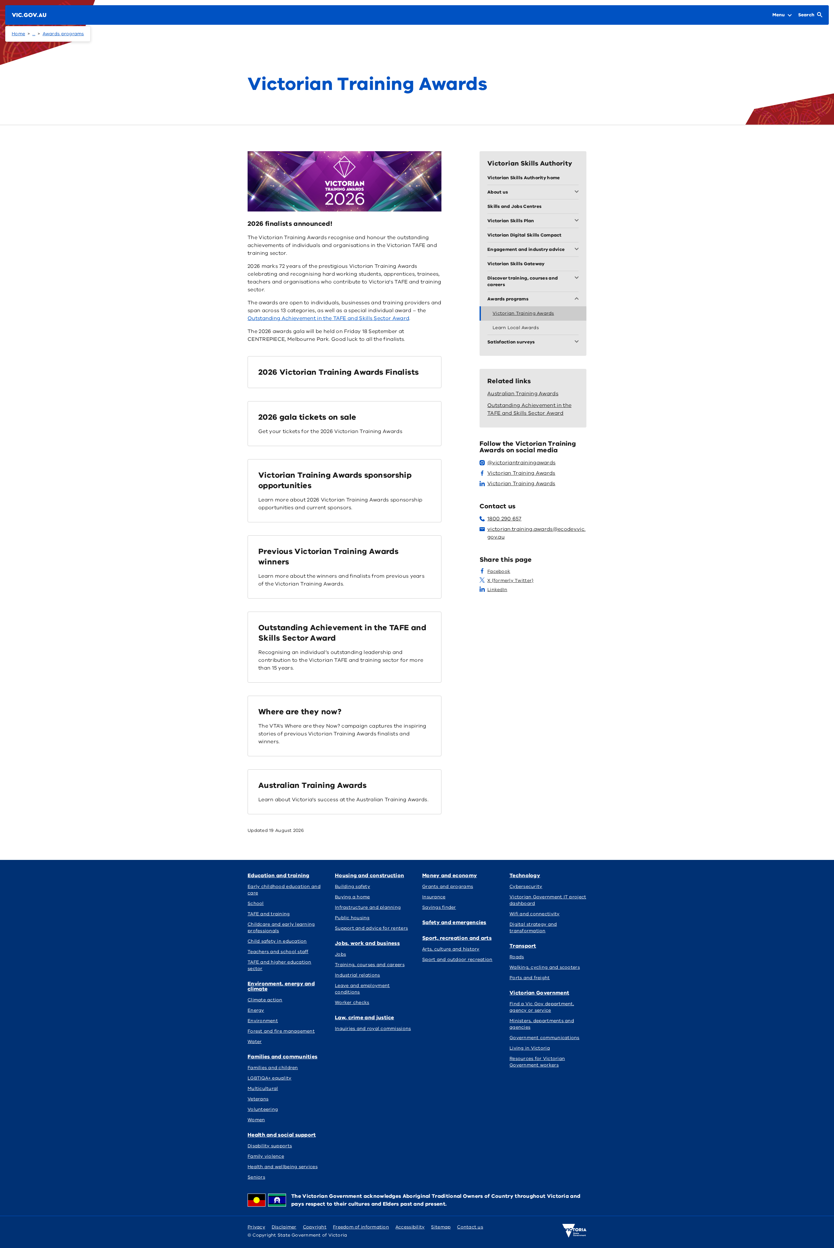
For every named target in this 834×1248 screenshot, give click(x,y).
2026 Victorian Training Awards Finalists (338, 372)
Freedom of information (361, 1227)
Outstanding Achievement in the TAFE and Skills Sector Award (328, 318)
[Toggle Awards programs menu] (577, 299)
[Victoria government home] (574, 1231)
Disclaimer (284, 1227)
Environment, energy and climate (281, 986)
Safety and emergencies (454, 922)
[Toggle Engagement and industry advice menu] (577, 249)
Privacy (256, 1227)
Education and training (278, 875)
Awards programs (63, 34)
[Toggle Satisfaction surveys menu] (577, 342)
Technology (525, 875)
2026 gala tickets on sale (307, 417)
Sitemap (441, 1227)
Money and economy (449, 875)
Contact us (470, 1227)
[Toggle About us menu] (577, 192)
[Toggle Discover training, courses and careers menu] (577, 278)
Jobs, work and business (367, 943)
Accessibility (410, 1227)
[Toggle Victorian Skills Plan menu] (577, 221)
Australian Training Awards (312, 785)
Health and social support (282, 1135)
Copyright (314, 1227)
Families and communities (282, 1056)
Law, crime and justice (364, 1017)
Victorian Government (539, 992)
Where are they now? (299, 711)
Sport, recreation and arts (457, 938)
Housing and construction (369, 875)
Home (18, 34)
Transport (523, 946)
